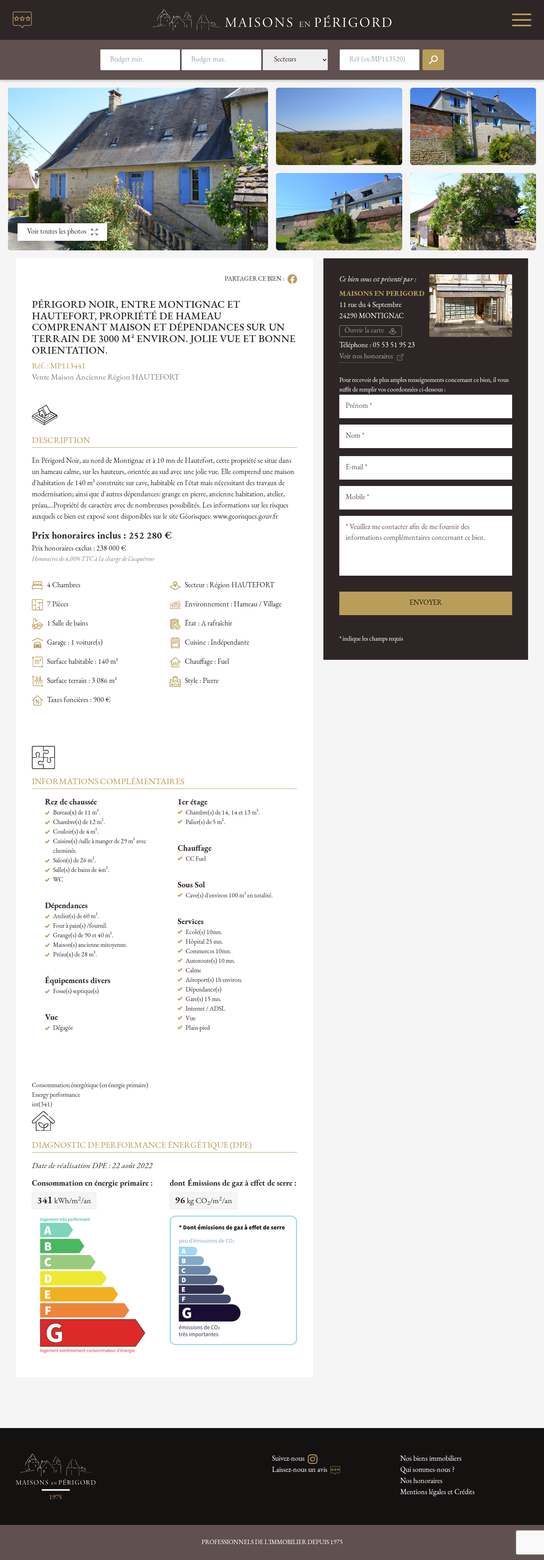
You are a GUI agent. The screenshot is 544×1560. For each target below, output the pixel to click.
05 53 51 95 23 (394, 345)
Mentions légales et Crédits (437, 1492)
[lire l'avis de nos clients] (22, 20)
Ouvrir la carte (364, 330)
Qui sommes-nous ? (427, 1470)
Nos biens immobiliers (431, 1459)
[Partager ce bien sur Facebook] (290, 279)
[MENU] (521, 20)
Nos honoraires (421, 1481)
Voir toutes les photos (56, 232)
